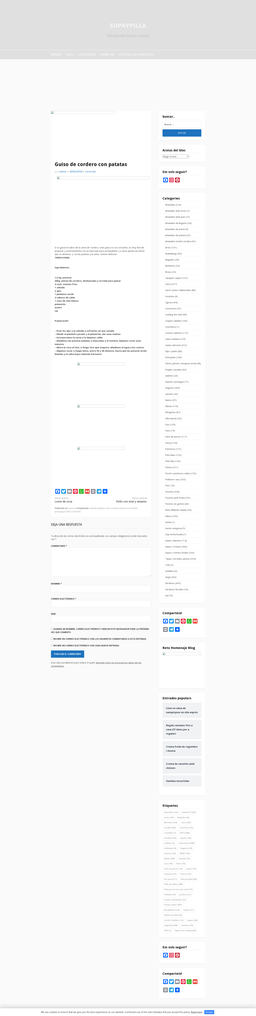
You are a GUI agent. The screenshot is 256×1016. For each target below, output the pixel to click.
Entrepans (170, 357)
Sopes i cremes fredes (176, 552)
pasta (191, 868)
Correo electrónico (63, 598)
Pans (167, 430)
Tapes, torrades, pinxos (177, 558)
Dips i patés (171, 351)
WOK (167, 930)
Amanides (170, 204)
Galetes (169, 375)
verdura (187, 925)
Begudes (169, 259)
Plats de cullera (173, 884)
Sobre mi (107, 54)
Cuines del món (173, 345)
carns (121, 508)
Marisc (168, 400)
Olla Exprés (171, 418)
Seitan (168, 522)
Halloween (170, 848)
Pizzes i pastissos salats (177, 473)
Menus (56, 54)
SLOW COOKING (72, 511)
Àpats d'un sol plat (108, 508)
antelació (94, 508)
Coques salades (173, 320)
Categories (87, 54)
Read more (196, 1012)
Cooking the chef (173, 314)
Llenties (169, 393)
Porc (167, 485)
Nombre (56, 583)
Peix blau (169, 461)
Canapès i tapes (173, 277)
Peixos (168, 467)
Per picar (170, 879)
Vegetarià (170, 925)
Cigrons (169, 302)
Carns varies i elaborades (178, 290)
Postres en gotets (174, 503)
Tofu (167, 564)
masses (170, 853)
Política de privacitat (137, 54)
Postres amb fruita (174, 497)
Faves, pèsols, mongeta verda (180, 363)
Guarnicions (186, 843)
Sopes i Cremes (173, 546)
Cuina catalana (172, 338)
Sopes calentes (173, 540)
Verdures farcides (174, 589)
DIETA (184, 832)
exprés (185, 838)
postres (185, 894)
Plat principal (189, 879)
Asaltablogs (171, 253)
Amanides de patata (175, 235)
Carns (88, 171)
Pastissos (170, 448)
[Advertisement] (128, 81)
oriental (184, 858)
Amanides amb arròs (175, 210)
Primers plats (173, 904)
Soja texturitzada (174, 534)
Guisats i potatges (174, 381)
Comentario (59, 545)
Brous (168, 271)
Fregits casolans (173, 369)
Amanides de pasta (175, 229)
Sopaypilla (128, 25)
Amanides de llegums (176, 223)
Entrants (170, 838)
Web (53, 613)
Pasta (168, 442)
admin (63, 171)
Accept (209, 1012)
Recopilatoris (171, 910)
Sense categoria (173, 528)
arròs (169, 817)
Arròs (168, 247)
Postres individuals (175, 899)
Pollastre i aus (172, 479)
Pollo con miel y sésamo (131, 500)
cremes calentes (173, 332)
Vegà (167, 577)
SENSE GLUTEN (173, 915)
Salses (168, 516)
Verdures (170, 583)
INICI (69, 54)
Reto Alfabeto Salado (176, 509)
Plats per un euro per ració (178, 889)
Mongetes (170, 412)
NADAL (169, 858)
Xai (94, 171)
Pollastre (170, 894)
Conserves (170, 308)
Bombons (170, 265)
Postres (169, 491)
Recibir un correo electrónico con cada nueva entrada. (86, 645)
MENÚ (185, 853)
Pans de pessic (173, 436)
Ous (167, 424)
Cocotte (129, 508)
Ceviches (169, 296)
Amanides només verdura (178, 241)
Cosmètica (170, 326)
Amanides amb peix (175, 216)
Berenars (170, 822)
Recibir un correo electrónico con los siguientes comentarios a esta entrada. (100, 638)
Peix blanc (170, 454)
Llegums (169, 387)
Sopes (192, 920)
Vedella (169, 570)
